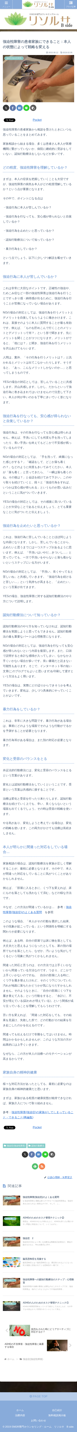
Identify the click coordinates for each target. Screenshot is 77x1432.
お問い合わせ (38, 1420)
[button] (33, 108)
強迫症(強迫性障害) (16, 1145)
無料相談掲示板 (57, 1415)
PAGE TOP (39, 1396)
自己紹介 (57, 1410)
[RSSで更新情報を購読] (42, 1166)
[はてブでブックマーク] (19, 108)
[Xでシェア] (6, 108)
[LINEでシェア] (26, 108)
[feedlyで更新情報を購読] (35, 1166)
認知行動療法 (37, 1145)
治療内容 (20, 1415)
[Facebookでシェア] (13, 108)
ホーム (20, 1410)
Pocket (37, 119)
